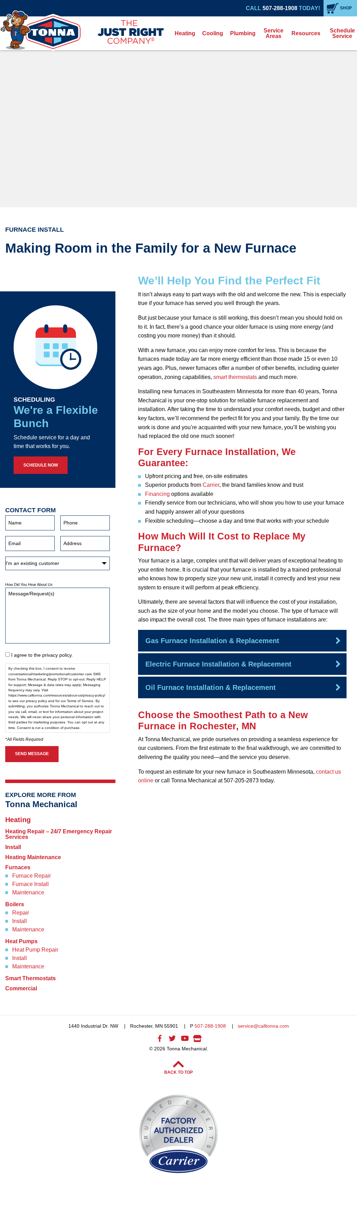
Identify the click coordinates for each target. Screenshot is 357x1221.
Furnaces (17, 867)
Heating (185, 33)
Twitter (172, 1038)
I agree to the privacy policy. (42, 655)
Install (13, 847)
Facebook (159, 1038)
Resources (305, 33)
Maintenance (28, 892)
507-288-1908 (280, 8)
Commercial (21, 988)
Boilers (14, 904)
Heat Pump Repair (35, 950)
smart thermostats (235, 377)
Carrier (211, 485)
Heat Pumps (21, 941)
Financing (157, 494)
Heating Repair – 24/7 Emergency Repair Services (58, 834)
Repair (20, 913)
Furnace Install (30, 884)
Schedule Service (342, 33)
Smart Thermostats (30, 978)
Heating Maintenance (33, 857)
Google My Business (197, 1038)
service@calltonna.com (263, 1026)
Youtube (185, 1038)
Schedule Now (40, 465)
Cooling (212, 33)
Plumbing (243, 33)
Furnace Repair (31, 876)
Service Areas (273, 33)
